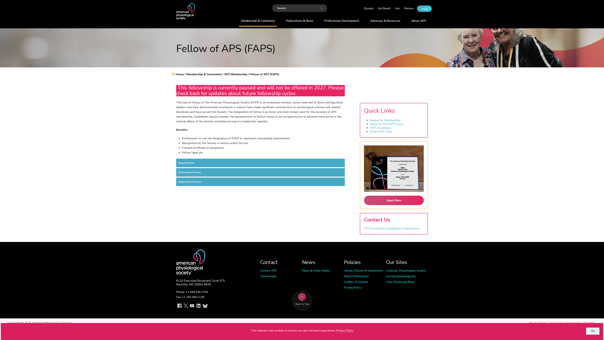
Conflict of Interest (356, 282)
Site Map (589, 323)
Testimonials (268, 276)
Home (180, 74)
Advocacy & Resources (385, 21)
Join (397, 8)
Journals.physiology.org (401, 276)
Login (424, 9)
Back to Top (302, 304)
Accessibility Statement (564, 323)
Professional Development (341, 21)
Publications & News (299, 21)
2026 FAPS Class (381, 131)
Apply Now (393, 200)
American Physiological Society (406, 270)
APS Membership (236, 74)
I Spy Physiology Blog (400, 282)
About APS (418, 21)
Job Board (384, 8)
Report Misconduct (356, 276)
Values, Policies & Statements (363, 270)
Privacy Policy (353, 287)
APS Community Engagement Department (392, 228)
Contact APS (268, 270)
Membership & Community (258, 21)
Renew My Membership (385, 120)
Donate (368, 8)
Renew (408, 8)
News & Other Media (315, 270)
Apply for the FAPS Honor (387, 124)
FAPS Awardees (380, 128)
